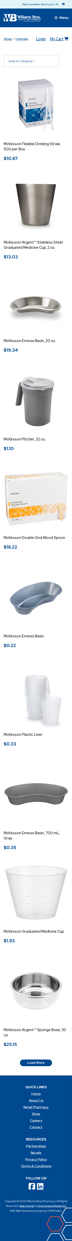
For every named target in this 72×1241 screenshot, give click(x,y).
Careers (36, 1120)
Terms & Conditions (36, 1166)
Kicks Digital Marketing (52, 1206)
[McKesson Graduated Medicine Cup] (36, 892)
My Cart (57, 39)
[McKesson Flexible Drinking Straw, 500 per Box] (36, 105)
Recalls (36, 1153)
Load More (36, 1063)
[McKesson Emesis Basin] (36, 597)
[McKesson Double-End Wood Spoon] (36, 498)
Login (41, 39)
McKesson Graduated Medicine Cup (34, 931)
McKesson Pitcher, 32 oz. (25, 439)
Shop (8, 39)
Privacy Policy (36, 1159)
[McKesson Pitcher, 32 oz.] (36, 400)
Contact (36, 1127)
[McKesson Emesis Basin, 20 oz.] (36, 301)
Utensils (22, 39)
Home (36, 1094)
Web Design (27, 1206)
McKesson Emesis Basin (24, 636)
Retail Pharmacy (36, 1107)
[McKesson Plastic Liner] (36, 695)
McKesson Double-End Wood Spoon (34, 537)
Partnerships (36, 1146)
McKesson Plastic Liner (23, 734)
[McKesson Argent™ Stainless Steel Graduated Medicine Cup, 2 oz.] (36, 203)
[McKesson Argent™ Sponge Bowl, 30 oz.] (36, 991)
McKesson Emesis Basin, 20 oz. (30, 340)
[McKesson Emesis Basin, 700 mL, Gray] (36, 794)
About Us (36, 1100)
